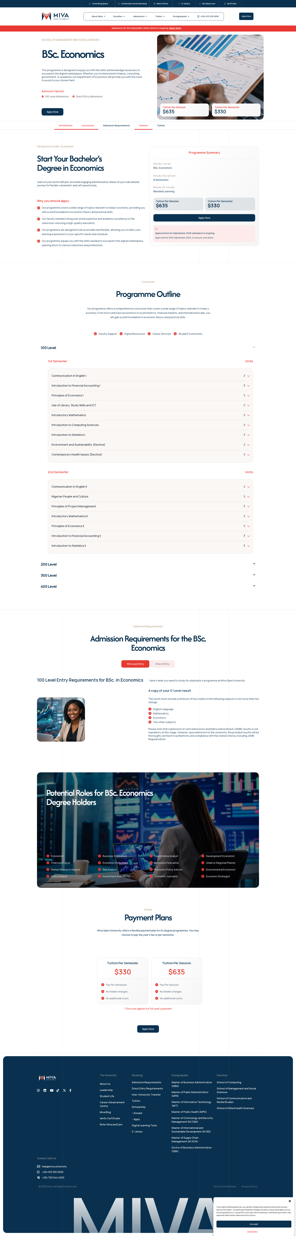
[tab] (135, 664)
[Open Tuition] (164, 16)
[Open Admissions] (146, 16)
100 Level (48, 347)
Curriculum (88, 125)
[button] (289, 1201)
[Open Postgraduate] (188, 16)
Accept (254, 1224)
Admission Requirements (116, 125)
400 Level (49, 586)
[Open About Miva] (104, 16)
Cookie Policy (252, 1231)
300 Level (49, 575)
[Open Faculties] (124, 16)
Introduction (65, 125)
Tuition (161, 125)
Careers (143, 125)
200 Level (49, 564)
